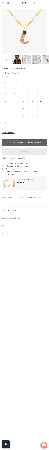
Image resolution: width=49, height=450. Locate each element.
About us (5, 226)
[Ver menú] (3, 3)
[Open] (6, 444)
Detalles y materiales (30, 198)
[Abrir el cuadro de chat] (43, 445)
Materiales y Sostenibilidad (11, 218)
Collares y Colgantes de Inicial (13, 68)
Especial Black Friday (9, 210)
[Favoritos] (34, 3)
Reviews (4, 234)
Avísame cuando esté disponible (24, 143)
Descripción (7, 198)
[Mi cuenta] (40, 3)
